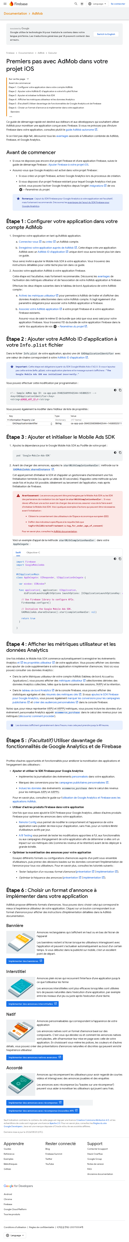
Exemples (8, 1159)
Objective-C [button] (33, 552)
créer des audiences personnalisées (54, 702)
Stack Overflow (95, 1153)
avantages (62, 136)
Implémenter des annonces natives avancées (33, 1057)
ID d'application (51, 251)
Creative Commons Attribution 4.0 (92, 1120)
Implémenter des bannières (23, 961)
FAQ (89, 1169)
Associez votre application (39, 309)
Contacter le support (97, 1148)
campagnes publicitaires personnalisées (82, 782)
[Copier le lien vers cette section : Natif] (19, 1015)
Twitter (48, 1159)
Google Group (94, 1159)
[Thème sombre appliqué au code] (115, 390)
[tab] (18, 552)
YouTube (49, 1164)
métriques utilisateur (70, 680)
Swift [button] (18, 552)
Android (8, 1194)
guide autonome (80, 129)
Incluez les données (30, 788)
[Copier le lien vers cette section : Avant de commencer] (59, 153)
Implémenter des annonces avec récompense (33, 1102)
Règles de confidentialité (41, 1227)
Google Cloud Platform (15, 1209)
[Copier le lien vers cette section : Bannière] (26, 926)
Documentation (15, 14)
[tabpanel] (68, 594)
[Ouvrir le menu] (5, 4)
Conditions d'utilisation (15, 1227)
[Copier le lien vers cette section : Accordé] (25, 1068)
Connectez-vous (28, 241)
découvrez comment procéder (36, 716)
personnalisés (80, 776)
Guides (7, 1148)
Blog (47, 1148)
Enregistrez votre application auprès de (46, 247)
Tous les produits (12, 1214)
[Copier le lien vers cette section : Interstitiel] (29, 972)
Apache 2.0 (55, 1123)
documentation (65, 531)
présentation (83, 871)
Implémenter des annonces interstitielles (31, 1004)
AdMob (37, 14)
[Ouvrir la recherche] (76, 4)
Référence (9, 1153)
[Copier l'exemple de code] (120, 390)
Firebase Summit (53, 1153)
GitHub (7, 1169)
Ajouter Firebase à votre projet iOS (68, 164)
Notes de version (95, 1164)
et (18, 662)
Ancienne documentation (100, 1174)
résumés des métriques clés (62, 694)
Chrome (8, 1199)
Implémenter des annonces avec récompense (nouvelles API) (41, 1110)
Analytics (36, 690)
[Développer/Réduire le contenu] (28, 79)
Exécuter (52, 53)
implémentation (105, 871)
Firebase (10, 53)
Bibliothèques (10, 1164)
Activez (37, 295)
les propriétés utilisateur (37, 662)
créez (49, 241)
